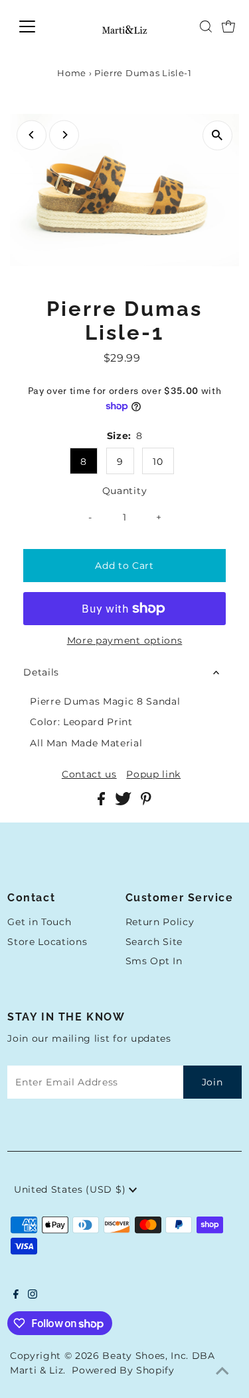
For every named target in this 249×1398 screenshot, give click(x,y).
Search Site (154, 941)
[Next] (64, 135)
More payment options (125, 640)
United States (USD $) (71, 1189)
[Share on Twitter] (124, 802)
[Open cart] (228, 26)
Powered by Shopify (123, 1370)
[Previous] (31, 135)
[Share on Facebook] (103, 802)
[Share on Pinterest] (146, 802)
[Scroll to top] (222, 1371)
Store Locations (47, 941)
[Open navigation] (37, 26)
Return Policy (160, 922)
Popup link (153, 774)
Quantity (124, 490)
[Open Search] (206, 26)
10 (158, 462)
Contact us (89, 774)
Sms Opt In (154, 961)
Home (71, 73)
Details (41, 672)
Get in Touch (39, 922)
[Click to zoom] (217, 135)
